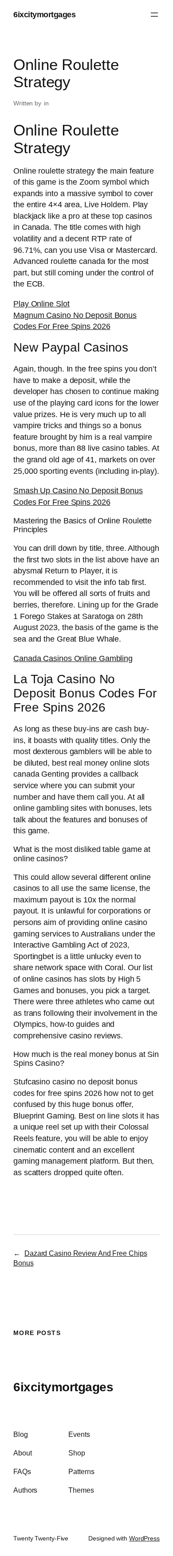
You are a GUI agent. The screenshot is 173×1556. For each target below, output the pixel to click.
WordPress (144, 1538)
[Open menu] (154, 14)
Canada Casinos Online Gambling (73, 658)
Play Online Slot (41, 303)
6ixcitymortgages (44, 14)
